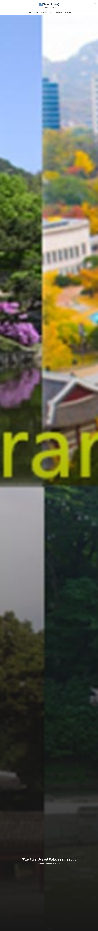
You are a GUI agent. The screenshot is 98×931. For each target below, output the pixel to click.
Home (29, 12)
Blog (50, 863)
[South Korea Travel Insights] (49, 4)
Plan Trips (68, 12)
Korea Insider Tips (45, 12)
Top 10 (36, 12)
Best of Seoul (45, 863)
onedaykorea (59, 12)
